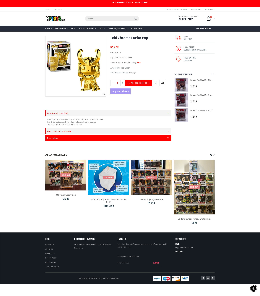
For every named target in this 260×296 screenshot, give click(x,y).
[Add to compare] (162, 83)
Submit (156, 263)
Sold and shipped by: (119, 72)
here (139, 62)
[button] (211, 154)
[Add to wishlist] (156, 83)
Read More (78, 248)
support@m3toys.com (184, 247)
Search (136, 18)
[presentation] (211, 74)
